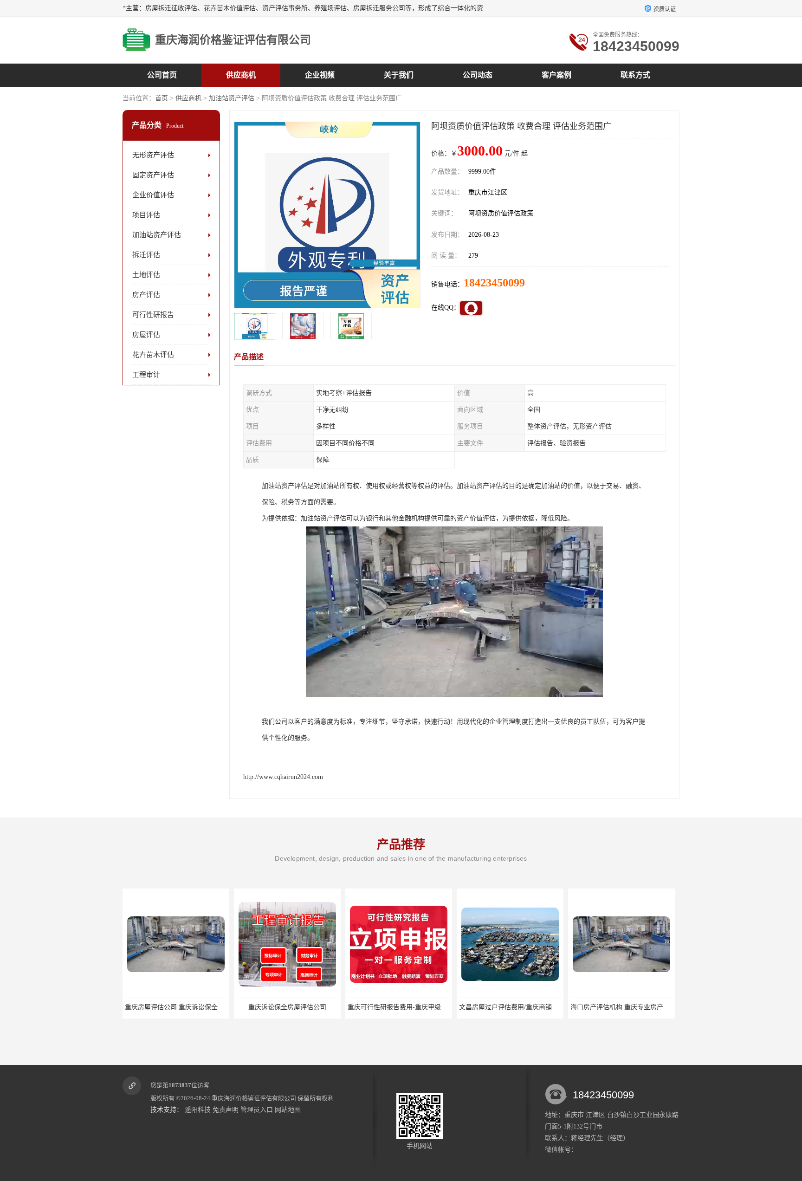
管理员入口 (256, 1109)
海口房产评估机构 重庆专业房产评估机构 (518, 1007)
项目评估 (146, 215)
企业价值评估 (153, 195)
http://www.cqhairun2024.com (283, 776)
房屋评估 (146, 334)
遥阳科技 (198, 1109)
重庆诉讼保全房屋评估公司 (176, 1007)
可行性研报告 (153, 314)
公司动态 (477, 75)
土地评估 (146, 275)
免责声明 (226, 1109)
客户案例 (556, 75)
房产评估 (146, 294)
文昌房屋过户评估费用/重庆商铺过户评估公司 (413, 1007)
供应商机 (241, 75)
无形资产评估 (153, 155)
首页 (161, 98)
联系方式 (635, 75)
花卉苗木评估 (153, 354)
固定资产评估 (153, 175)
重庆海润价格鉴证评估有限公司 (254, 1098)
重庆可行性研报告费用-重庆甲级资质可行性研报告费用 (315, 1007)
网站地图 (288, 1109)
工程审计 (146, 374)
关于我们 (399, 75)
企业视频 (320, 75)
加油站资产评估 (231, 98)
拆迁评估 (146, 255)
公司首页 (162, 75)
